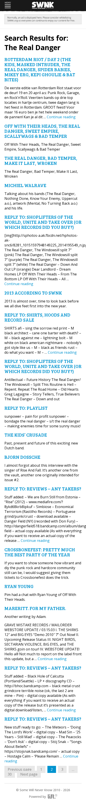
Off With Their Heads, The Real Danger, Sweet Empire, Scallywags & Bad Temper (42, 131)
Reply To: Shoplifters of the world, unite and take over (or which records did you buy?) (43, 222)
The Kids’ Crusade (25, 435)
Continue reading (61, 117)
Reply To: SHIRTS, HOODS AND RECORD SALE (37, 317)
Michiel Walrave (25, 185)
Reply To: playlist (26, 408)
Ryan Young (19, 586)
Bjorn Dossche (22, 457)
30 (11, 774)
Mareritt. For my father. (35, 608)
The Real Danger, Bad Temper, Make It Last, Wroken (40, 160)
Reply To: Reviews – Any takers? (42, 488)
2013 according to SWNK (33, 293)
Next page (28, 774)
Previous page (20, 769)
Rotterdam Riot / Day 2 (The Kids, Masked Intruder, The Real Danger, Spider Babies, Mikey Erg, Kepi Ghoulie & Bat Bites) (39, 69)
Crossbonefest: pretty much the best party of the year (39, 552)
